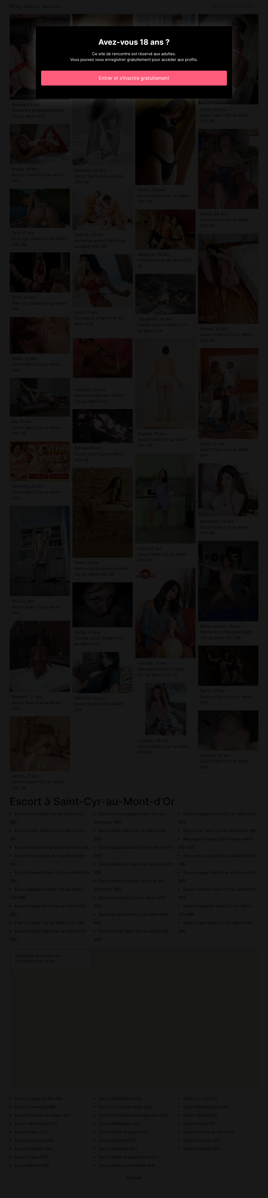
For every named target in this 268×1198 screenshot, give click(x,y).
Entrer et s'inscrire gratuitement (134, 78)
